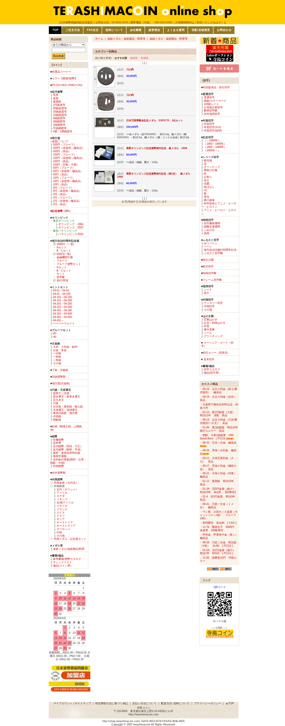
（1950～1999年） (215, 147)
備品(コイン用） (63, 565)
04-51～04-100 (62, 293)
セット (61, 273)
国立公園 (208, 259)
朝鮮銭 (57, 419)
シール (208, 332)
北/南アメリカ (65, 502)
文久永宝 (58, 399)
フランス (62, 509)
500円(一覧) (64, 253)
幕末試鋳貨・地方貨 (65, 413)
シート (208, 289)
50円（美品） (61, 174)
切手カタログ (212, 369)
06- (55, 336)
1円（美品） (60, 204)
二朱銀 (57, 360)
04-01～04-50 (61, 290)
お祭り (208, 176)
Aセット (62, 247)
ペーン (208, 246)
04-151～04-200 (62, 300)
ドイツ (61, 515)
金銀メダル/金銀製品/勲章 (68, 548)
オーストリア (65, 522)
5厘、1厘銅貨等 (62, 131)
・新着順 (143, 58)
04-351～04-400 (62, 313)
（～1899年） (212, 140)
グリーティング (213, 336)
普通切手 (209, 97)
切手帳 (61, 277)
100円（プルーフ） (64, 154)
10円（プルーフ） (64, 177)
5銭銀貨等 (59, 118)
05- (55, 333)
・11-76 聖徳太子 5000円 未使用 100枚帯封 (218, 528)
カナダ (61, 495)
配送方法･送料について (175, 703)
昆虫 (206, 196)
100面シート (211, 104)
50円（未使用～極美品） (68, 171)
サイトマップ (83, 703)
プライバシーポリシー (207, 703)
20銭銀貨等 (60, 111)
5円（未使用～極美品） (67, 190)
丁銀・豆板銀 (60, 370)
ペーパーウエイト (64, 323)
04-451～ (58, 320)
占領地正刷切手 (213, 107)
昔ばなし (209, 186)
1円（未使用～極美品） (67, 200)
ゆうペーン (210, 243)
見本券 (57, 442)
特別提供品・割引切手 (216, 87)
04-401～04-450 (62, 317)
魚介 (206, 180)
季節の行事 (210, 170)
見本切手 (209, 359)
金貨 (55, 98)
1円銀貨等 (59, 104)
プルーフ (62, 260)
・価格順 (133, 58)
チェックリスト (62, 562)
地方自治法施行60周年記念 (220, 249)
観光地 (208, 160)
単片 (206, 293)
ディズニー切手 (213, 303)
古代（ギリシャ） (67, 489)
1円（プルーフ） (63, 197)
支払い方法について (144, 703)
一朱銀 (57, 356)
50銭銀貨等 (60, 108)
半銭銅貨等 (60, 128)
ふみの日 (209, 229)
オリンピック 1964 (70, 224)
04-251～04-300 (62, 307)
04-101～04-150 (62, 297)
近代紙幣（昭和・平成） (68, 449)
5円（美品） (60, 194)
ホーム (99, 38)
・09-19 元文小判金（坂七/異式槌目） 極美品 (218, 390)
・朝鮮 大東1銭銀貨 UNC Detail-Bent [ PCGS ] (217, 437)
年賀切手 (209, 123)
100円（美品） (62, 161)
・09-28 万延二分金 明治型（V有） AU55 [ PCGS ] (218, 544)
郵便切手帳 (210, 110)
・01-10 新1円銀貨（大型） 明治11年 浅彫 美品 (219, 414)
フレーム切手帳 (212, 279)
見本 (55, 94)
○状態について (59, 141)
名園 (206, 183)
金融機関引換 (65, 257)
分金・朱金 (60, 350)
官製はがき (210, 319)
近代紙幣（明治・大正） (68, 446)
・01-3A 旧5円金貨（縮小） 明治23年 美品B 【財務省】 (219, 490)
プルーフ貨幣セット (69, 264)
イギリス (62, 505)
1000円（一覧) (65, 244)
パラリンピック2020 (70, 234)
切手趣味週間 (212, 223)
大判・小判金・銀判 (65, 346)
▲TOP (230, 703)
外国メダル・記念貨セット (70, 538)
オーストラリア (66, 525)
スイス (61, 512)
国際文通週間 (212, 226)
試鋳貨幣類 (59, 376)
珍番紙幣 (58, 439)
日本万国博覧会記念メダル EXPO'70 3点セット (154, 120)
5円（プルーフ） (63, 187)
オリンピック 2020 (70, 227)
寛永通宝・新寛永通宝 (66, 396)
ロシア (61, 519)
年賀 (206, 326)
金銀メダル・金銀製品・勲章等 (126, 38)
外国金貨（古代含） (66, 482)
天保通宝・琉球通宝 (65, 409)
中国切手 (209, 306)
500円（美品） (62, 151)
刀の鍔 (130, 69)
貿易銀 (57, 101)
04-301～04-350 (62, 310)
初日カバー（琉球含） (216, 352)
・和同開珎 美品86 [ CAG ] (218, 522)
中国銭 (57, 416)
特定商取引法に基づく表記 (111, 703)
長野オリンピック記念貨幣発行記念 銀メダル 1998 (156, 148)
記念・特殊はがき (215, 322)
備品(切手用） (212, 372)
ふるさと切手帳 (213, 253)
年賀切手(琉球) (213, 130)
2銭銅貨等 (59, 121)
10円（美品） (61, 184)
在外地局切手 (212, 113)
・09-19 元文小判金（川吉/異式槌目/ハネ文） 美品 (218, 421)
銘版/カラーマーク (215, 100)
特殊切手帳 (209, 273)
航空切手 (208, 266)
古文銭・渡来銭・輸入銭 (68, 406)
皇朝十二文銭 (61, 393)
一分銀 (57, 353)
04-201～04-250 (62, 303)
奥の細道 (209, 200)
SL (205, 190)
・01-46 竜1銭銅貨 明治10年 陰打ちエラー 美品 (220, 429)
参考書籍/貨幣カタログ (67, 558)
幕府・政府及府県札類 (66, 452)
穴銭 (55, 403)
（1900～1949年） (215, 143)
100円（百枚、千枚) (65, 164)
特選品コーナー (61, 71)
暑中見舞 (209, 329)
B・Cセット (64, 250)
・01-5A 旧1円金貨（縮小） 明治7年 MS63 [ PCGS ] (219, 552)
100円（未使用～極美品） (68, 157)
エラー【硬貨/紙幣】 (64, 78)
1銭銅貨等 (59, 124)
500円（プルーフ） (64, 144)
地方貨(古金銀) (61, 383)
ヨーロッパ (63, 529)
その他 (57, 363)
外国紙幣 (58, 466)
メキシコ (62, 499)
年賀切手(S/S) (212, 127)
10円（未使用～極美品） (68, 181)
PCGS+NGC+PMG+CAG (67, 85)
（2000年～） (212, 150)
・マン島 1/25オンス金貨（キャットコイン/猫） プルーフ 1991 (219, 515)
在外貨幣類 (59, 472)
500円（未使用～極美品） (68, 147)
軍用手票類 (60, 456)
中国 (59, 532)
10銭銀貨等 (60, 114)
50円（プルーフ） (64, 167)
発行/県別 (62, 280)
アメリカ (62, 492)
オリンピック (212, 166)
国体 (206, 233)
